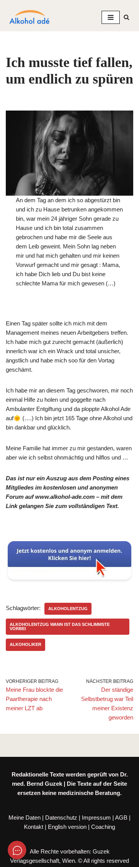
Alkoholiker (25, 644)
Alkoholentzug (68, 608)
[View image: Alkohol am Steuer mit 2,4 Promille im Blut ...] (69, 153)
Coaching (103, 826)
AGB (121, 817)
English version (67, 826)
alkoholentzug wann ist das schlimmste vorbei (60, 626)
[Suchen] (126, 17)
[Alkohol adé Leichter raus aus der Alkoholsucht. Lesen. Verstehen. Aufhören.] (29, 17)
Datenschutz (61, 817)
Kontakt (33, 826)
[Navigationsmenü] (111, 17)
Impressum (96, 817)
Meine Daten (24, 817)
